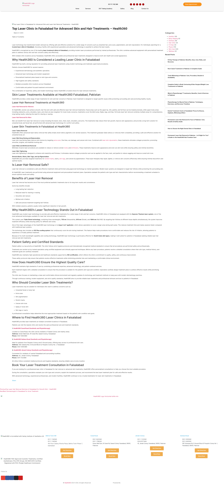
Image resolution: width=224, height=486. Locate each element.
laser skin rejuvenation (109, 140)
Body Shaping (173, 38)
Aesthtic (171, 36)
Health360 (67, 483)
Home (77, 8)
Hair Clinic (172, 43)
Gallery (122, 8)
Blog (132, 8)
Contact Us (144, 8)
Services (88, 8)
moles (66, 148)
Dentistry (172, 41)
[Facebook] (131, 4)
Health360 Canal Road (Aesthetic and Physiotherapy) (31, 328)
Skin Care (172, 49)
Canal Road (94, 436)
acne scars (57, 140)
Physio (171, 47)
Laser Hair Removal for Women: (23, 106)
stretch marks (49, 159)
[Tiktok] (143, 4)
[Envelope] (3, 478)
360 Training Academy (105, 8)
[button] (12, 384)
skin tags (62, 159)
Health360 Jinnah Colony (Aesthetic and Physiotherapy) (33, 350)
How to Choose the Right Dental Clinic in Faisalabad (184, 128)
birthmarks (74, 148)
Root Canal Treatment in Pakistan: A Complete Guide (185, 68)
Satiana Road (184, 436)
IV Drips (171, 45)
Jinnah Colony (139, 436)
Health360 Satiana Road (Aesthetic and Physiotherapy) (33, 339)
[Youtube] (140, 4)
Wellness (171, 51)
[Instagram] (137, 4)
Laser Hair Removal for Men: (22, 117)
